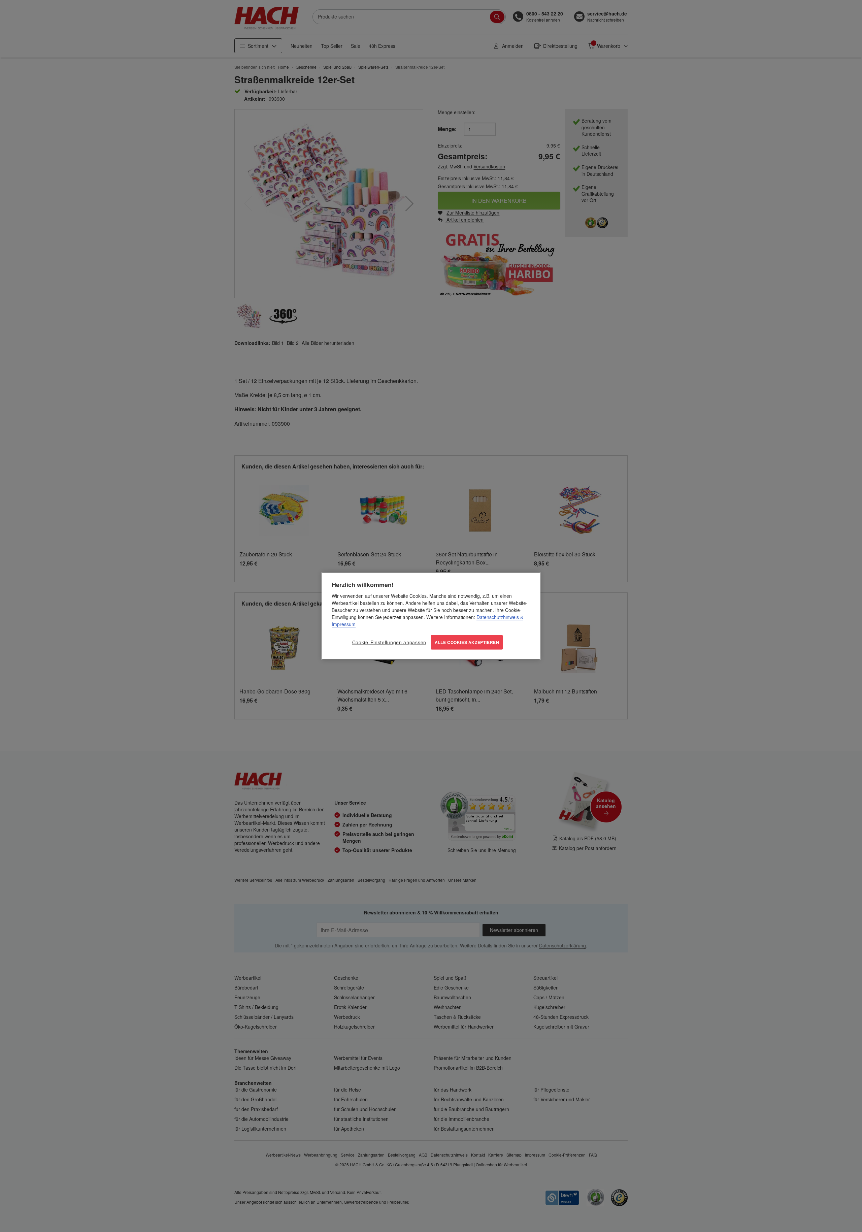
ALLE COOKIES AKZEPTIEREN (467, 642)
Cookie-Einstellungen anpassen (389, 642)
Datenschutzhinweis (497, 617)
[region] (431, 616)
